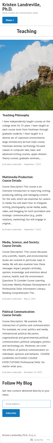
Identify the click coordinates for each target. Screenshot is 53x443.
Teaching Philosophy (15, 115)
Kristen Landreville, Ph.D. (21, 7)
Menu (12, 20)
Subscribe (11, 413)
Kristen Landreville (13, 164)
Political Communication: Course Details (18, 313)
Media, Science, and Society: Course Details (20, 244)
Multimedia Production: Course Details (17, 178)
